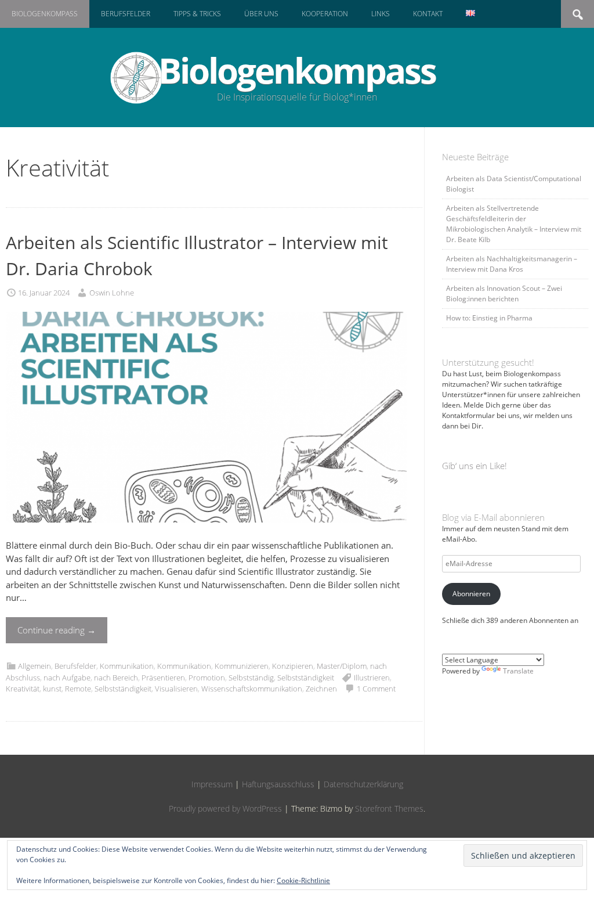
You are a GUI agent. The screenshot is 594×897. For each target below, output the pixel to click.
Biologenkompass (45, 14)
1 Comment (376, 688)
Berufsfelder (125, 14)
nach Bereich (116, 677)
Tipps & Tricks (197, 14)
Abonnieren (471, 594)
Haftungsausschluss (278, 784)
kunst (52, 688)
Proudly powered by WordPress (225, 808)
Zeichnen (321, 688)
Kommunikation (127, 666)
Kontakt (428, 14)
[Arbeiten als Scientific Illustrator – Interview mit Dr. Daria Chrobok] (206, 532)
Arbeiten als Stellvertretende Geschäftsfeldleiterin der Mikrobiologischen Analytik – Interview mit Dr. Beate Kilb (513, 223)
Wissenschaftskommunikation (251, 688)
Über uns (261, 14)
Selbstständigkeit (305, 677)
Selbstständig (251, 677)
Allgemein (34, 666)
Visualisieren (176, 688)
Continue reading (56, 630)
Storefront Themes (389, 808)
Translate (518, 671)
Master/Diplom (342, 666)
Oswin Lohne (111, 292)
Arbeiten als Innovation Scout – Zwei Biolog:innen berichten (504, 293)
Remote (78, 688)
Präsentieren (163, 677)
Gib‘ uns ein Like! (474, 465)
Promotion (207, 677)
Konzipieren (292, 666)
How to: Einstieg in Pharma (489, 318)
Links (380, 14)
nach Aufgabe (67, 677)
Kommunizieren (242, 666)
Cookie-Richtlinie (303, 880)
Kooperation (325, 14)
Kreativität (22, 688)
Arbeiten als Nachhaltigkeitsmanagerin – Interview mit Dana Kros (511, 264)
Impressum (212, 784)
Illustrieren (372, 677)
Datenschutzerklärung (363, 784)
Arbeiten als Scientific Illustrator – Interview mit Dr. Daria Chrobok (197, 255)
